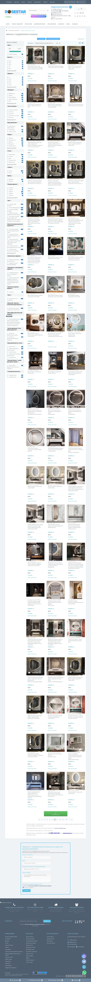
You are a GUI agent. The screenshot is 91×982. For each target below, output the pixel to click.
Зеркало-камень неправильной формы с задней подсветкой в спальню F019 (75, 67)
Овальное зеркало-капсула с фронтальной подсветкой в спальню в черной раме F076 (74, 526)
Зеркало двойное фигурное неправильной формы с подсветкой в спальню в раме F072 (35, 755)
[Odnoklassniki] (75, 16)
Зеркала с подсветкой (17, 24)
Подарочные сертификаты (10, 967)
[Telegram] (80, 13)
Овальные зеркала (30, 960)
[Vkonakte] (78, 13)
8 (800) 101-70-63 (56, 12)
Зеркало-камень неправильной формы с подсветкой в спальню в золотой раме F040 (55, 106)
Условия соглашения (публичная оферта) (14, 951)
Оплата (23, 2)
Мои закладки (50, 941)
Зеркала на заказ (29, 953)
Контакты (52, 2)
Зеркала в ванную (51, 24)
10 (60, 819)
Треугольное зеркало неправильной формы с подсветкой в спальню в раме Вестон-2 (35, 679)
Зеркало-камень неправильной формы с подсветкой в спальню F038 (34, 106)
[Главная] (6, 30)
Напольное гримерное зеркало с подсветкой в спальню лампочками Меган (75, 450)
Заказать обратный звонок (38, 14)
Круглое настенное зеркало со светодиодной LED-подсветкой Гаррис (54, 411)
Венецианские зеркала (31, 943)
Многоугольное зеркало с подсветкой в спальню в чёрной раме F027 (34, 450)
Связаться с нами (9, 957)
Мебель (68, 24)
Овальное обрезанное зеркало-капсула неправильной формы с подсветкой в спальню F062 (34, 564)
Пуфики (27, 958)
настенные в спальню (53, 38)
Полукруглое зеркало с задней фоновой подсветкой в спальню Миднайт (54, 602)
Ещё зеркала (61, 24)
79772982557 (55, 11)
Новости (45, 2)
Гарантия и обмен (9, 945)
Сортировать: (30, 43)
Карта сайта (7, 963)
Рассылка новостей (51, 943)
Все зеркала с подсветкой (31, 951)
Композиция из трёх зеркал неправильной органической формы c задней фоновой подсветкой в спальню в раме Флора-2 (34, 221)
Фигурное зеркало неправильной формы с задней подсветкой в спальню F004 (75, 679)
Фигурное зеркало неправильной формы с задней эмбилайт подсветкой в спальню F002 (35, 717)
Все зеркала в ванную (30, 947)
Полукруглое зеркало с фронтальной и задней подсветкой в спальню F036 (75, 602)
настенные (41, 38)
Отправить (26, 890)
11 (63, 819)
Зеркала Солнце (29, 945)
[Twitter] (77, 16)
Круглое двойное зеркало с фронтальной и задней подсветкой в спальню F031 (35, 335)
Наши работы (37, 2)
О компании (9, 2)
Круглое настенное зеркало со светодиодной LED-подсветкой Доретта (74, 411)
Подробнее (9, 316)
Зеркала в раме (28, 24)
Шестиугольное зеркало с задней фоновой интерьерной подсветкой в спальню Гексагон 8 (75, 717)
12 (66, 819)
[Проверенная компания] (5, 902)
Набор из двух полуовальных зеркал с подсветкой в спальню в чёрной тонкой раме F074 (55, 450)
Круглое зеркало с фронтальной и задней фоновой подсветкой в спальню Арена (75, 373)
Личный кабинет (50, 936)
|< (39, 819)
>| (71, 819)
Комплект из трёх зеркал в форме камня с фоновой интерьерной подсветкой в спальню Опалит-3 (35, 182)
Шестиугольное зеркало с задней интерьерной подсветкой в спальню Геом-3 (55, 717)
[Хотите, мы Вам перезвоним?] (84, 967)
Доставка (16, 2)
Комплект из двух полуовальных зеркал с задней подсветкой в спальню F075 (75, 144)
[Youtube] (83, 13)
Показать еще (55, 814)
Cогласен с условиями (28, 887)
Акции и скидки (29, 962)
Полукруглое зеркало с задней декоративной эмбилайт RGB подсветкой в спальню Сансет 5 (34, 602)
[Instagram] (75, 13)
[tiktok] (82, 16)
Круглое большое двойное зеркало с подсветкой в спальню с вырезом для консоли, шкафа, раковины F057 (55, 220)
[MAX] (84, 956)
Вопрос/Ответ (8, 961)
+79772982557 (65, 11)
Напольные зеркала (30, 938)
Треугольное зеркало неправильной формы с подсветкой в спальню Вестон (55, 679)
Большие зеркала (29, 936)
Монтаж (30, 2)
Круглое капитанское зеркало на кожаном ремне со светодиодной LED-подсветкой (35, 411)
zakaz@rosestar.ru (57, 14)
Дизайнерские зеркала (39, 24)
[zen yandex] (80, 16)
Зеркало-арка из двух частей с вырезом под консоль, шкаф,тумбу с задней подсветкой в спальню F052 (35, 67)
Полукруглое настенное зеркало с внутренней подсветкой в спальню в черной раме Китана (55, 564)
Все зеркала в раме (30, 949)
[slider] (8, 51)
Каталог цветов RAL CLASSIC (11, 936)
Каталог (8, 24)
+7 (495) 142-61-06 (57, 9)
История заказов (50, 938)
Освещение (75, 24)
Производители (8, 965)
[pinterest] (84, 16)
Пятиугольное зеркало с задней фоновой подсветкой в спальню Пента (75, 641)
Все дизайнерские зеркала (31, 941)
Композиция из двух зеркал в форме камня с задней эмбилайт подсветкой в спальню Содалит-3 (76, 182)
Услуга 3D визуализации (38, 16)
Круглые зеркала (29, 955)
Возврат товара (8, 959)
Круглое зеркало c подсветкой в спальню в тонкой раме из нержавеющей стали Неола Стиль (55, 335)
